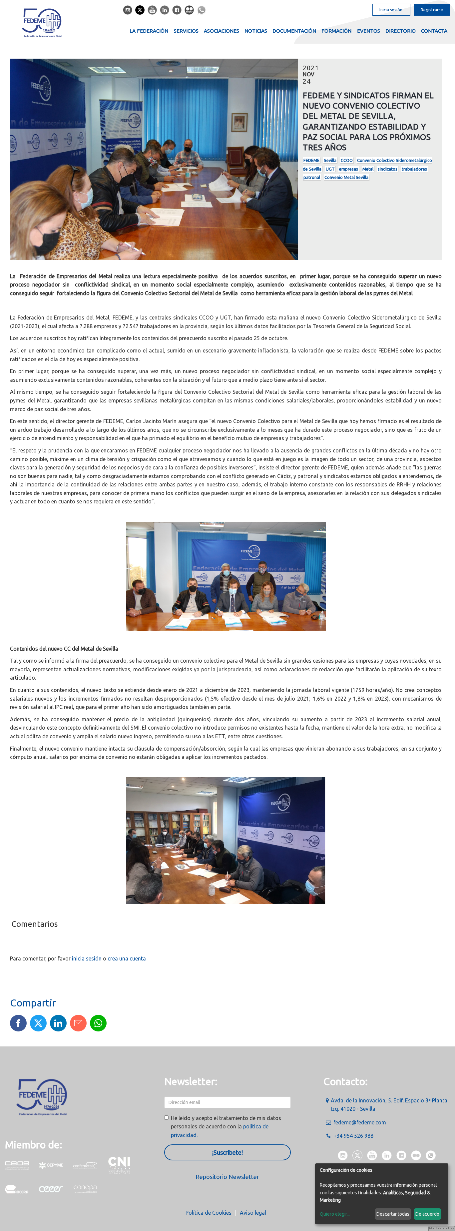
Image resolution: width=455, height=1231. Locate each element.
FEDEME (311, 160)
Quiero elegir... (335, 1214)
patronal (311, 177)
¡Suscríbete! (227, 1152)
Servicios (186, 31)
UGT (330, 169)
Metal (367, 169)
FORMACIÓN (336, 31)
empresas (348, 169)
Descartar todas (392, 1214)
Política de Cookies (208, 1213)
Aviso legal (253, 1213)
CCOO (347, 160)
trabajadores (414, 169)
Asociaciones (221, 31)
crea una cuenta (127, 958)
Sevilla (330, 160)
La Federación (149, 31)
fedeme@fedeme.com (359, 1122)
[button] (18, 1023)
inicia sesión (87, 958)
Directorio (400, 31)
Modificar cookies (441, 1228)
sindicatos (387, 169)
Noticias (255, 31)
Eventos (368, 31)
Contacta (434, 31)
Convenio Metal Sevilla (346, 177)
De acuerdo (427, 1214)
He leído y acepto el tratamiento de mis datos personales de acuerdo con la (226, 1126)
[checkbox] (166, 1117)
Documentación (294, 31)
